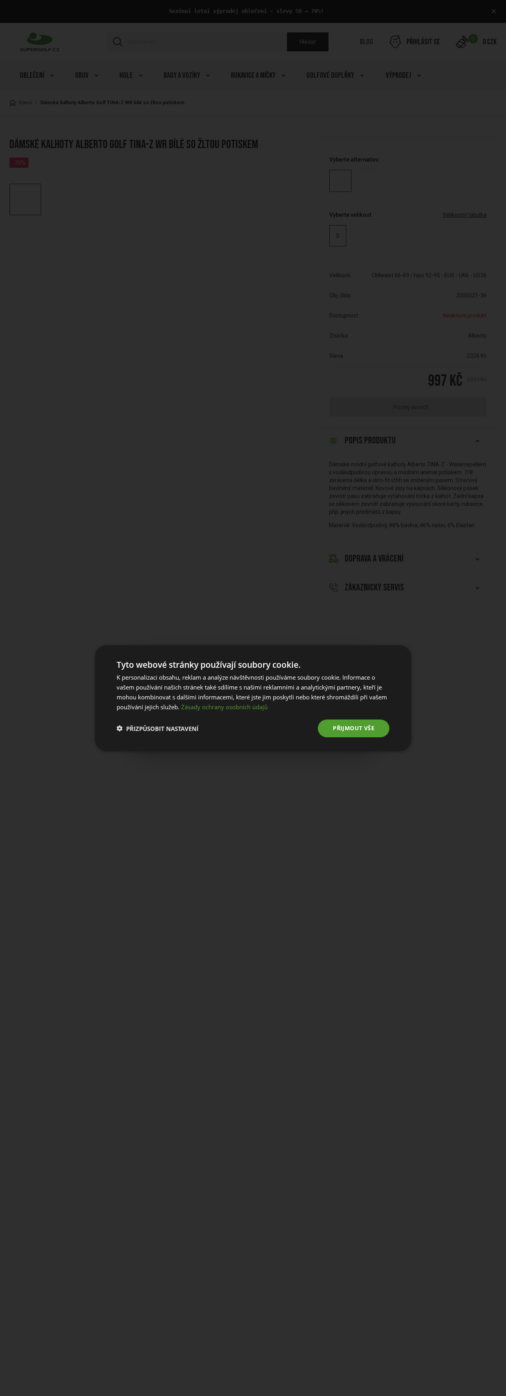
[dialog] (253, 698)
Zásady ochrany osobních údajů (224, 706)
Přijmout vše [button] (353, 728)
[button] (157, 728)
